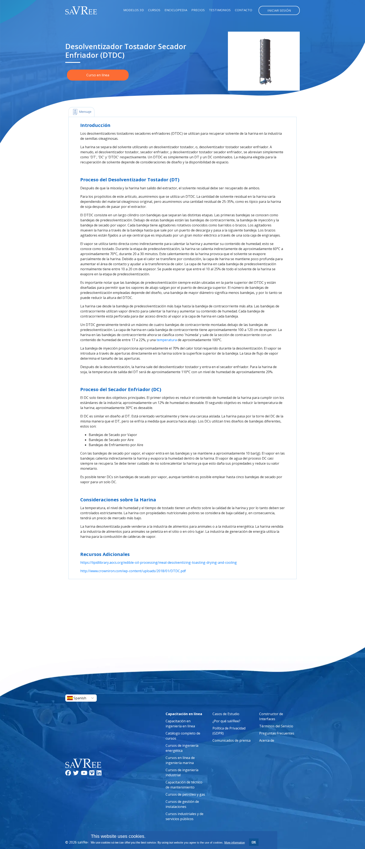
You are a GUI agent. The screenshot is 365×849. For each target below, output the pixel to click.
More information (234, 842)
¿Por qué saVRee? (226, 721)
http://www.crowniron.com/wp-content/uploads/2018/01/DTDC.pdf (133, 571)
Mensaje (84, 111)
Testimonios (220, 10)
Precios (198, 10)
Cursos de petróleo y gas (185, 794)
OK (254, 842)
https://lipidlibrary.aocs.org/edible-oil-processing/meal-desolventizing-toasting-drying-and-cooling (158, 562)
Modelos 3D (133, 10)
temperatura (167, 340)
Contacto (243, 10)
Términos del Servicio (276, 726)
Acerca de (266, 740)
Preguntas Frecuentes (276, 733)
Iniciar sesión (279, 10)
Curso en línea (97, 75)
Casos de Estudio (225, 714)
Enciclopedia (176, 10)
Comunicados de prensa (231, 740)
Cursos (154, 10)
